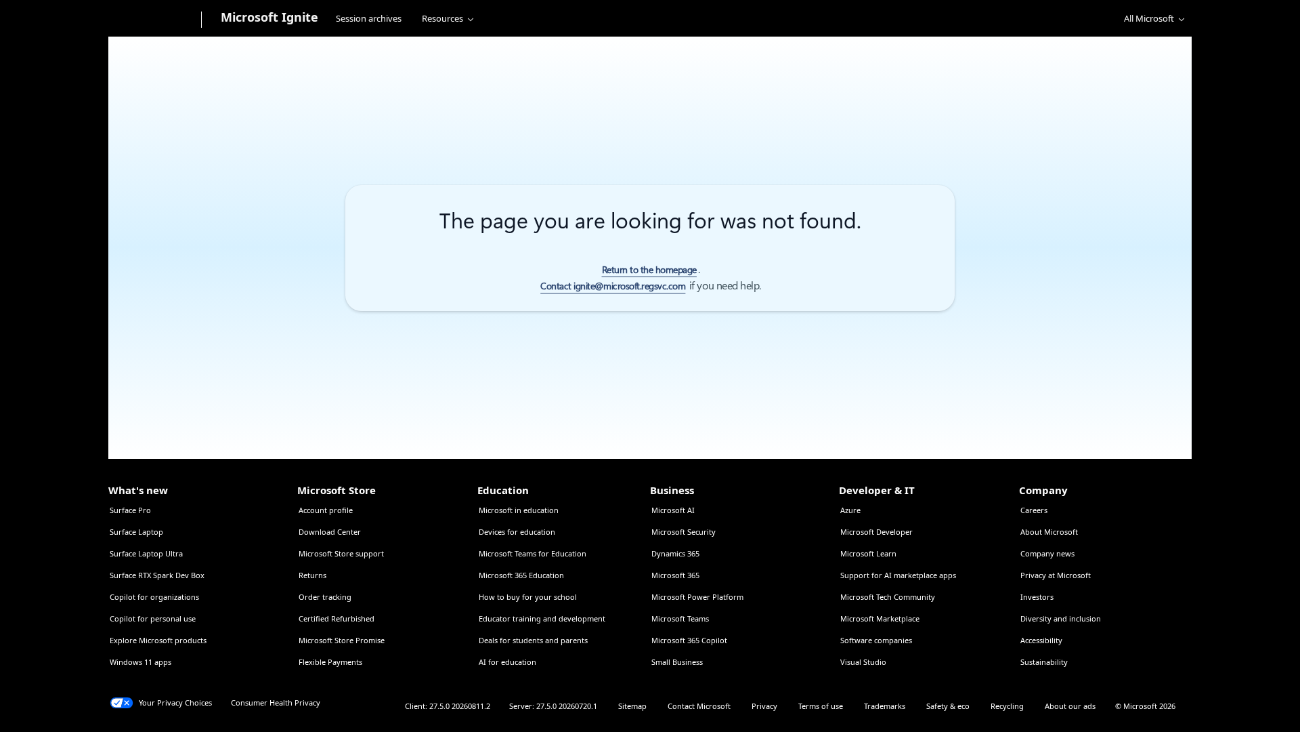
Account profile (326, 510)
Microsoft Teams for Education (532, 553)
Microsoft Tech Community (887, 597)
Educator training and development (542, 618)
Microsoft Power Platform (697, 597)
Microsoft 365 (675, 575)
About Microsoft (1049, 532)
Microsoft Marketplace (879, 618)
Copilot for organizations (154, 597)
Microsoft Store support (341, 553)
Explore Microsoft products (158, 640)
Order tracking (325, 597)
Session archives (369, 18)
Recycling (1007, 706)
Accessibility (1041, 640)
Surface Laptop (136, 532)
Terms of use (820, 706)
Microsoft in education (519, 510)
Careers (1033, 510)
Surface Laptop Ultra (146, 553)
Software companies (876, 640)
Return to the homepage (649, 269)
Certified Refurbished (336, 618)
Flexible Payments (330, 662)
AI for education (507, 662)
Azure (850, 510)
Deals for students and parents (533, 640)
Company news (1047, 553)
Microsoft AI (673, 510)
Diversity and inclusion (1060, 618)
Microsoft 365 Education (521, 575)
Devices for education (517, 532)
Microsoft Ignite (269, 17)
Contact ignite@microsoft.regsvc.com (612, 286)
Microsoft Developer (876, 532)
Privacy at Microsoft (1055, 575)
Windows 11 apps (140, 662)
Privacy (764, 706)
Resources (442, 18)
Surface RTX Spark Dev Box (157, 575)
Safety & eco (948, 706)
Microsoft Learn (868, 553)
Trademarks (884, 706)
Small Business (677, 662)
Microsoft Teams (680, 618)
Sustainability (1044, 662)
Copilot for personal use (153, 618)
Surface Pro (130, 510)
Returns (312, 575)
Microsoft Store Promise (342, 640)
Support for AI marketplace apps (898, 575)
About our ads (1070, 706)
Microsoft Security (683, 532)
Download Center (330, 532)
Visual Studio (863, 662)
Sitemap (632, 706)
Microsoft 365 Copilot (689, 640)
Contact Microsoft (699, 706)
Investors (1037, 597)
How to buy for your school (528, 597)
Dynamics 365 (675, 553)
